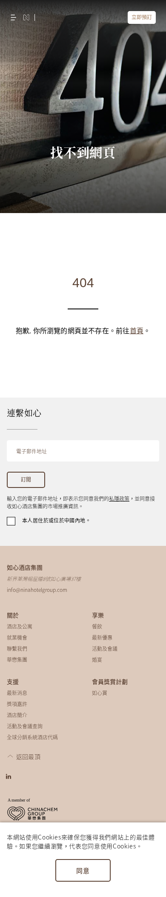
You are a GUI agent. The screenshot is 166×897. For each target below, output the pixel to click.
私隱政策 (119, 498)
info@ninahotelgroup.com (37, 589)
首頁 (136, 331)
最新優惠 (102, 637)
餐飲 (97, 626)
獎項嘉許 (17, 703)
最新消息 (17, 692)
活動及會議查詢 (25, 726)
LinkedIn (8, 776)
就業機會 (17, 637)
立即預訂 (142, 17)
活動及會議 (104, 648)
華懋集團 (17, 659)
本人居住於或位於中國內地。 (56, 520)
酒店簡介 (17, 714)
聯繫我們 (17, 648)
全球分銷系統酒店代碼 (32, 737)
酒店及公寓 (19, 626)
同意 (82, 870)
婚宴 (97, 659)
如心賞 (99, 692)
